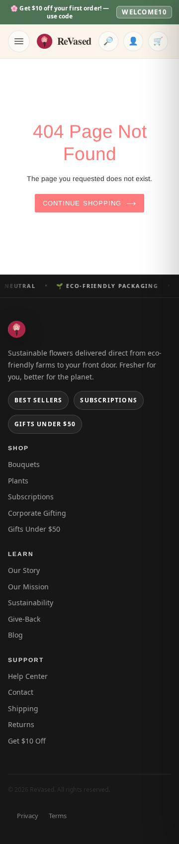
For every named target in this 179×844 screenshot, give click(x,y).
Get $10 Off (27, 741)
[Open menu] (19, 41)
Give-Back (24, 619)
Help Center (28, 676)
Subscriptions (108, 400)
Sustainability (30, 602)
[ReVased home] (16, 329)
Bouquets (24, 464)
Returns (21, 724)
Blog (15, 635)
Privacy (27, 815)
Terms (58, 815)
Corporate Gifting (37, 513)
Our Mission (28, 586)
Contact (20, 692)
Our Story (24, 570)
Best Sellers (38, 400)
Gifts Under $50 (45, 424)
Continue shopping (82, 203)
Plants (18, 480)
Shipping (23, 708)
